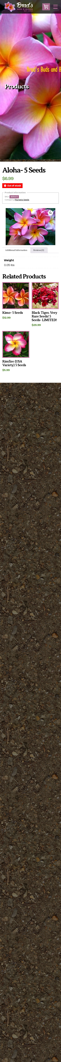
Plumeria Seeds (22, 200)
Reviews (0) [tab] (38, 250)
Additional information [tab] (16, 250)
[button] (50, 212)
